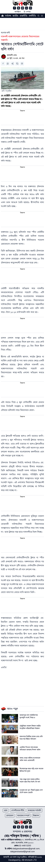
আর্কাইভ (17, 12)
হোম (5, 810)
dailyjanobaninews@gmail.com (26, 848)
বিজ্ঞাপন (36, 815)
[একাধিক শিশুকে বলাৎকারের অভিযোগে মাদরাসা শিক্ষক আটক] (10, 750)
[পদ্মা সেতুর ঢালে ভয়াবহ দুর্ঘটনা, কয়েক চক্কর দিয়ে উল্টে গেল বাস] (10, 782)
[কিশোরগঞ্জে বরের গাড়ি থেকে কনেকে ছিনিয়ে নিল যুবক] (10, 771)
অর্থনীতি (32, 15)
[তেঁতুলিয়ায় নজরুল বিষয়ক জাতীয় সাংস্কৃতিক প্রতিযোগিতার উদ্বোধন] (10, 729)
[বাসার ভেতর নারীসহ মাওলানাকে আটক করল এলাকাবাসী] (10, 761)
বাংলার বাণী (5, 32)
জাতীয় (15, 15)
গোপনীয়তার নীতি (17, 810)
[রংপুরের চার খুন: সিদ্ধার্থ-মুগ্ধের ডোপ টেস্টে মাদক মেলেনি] (10, 793)
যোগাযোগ (9, 815)
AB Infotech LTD (29, 860)
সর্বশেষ (8, 15)
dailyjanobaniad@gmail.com (22, 851)
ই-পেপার (27, 12)
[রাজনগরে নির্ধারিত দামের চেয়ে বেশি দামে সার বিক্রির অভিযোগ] (10, 739)
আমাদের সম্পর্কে (23, 815)
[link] (5, 32)
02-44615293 (25, 845)
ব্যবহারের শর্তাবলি (34, 810)
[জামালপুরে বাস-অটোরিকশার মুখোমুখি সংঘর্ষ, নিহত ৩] (10, 718)
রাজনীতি (23, 15)
